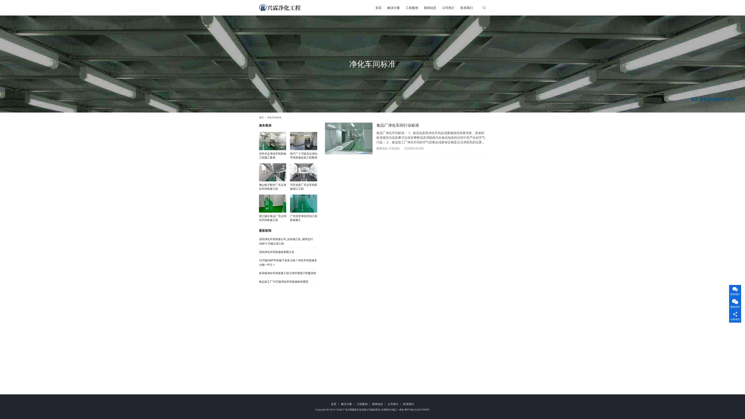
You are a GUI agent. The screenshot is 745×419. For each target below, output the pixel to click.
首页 (378, 8)
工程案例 (412, 8)
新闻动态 (430, 8)
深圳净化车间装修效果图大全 (276, 252)
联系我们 (466, 8)
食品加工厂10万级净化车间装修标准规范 (283, 281)
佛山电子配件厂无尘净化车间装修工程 (272, 186)
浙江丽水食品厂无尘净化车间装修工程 (272, 218)
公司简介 (448, 8)
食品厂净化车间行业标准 (397, 125)
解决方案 (393, 8)
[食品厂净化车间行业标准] (348, 138)
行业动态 (394, 148)
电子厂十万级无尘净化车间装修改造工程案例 (303, 155)
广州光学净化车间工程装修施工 (303, 218)
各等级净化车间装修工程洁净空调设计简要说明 (287, 273)
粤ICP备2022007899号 (417, 409)
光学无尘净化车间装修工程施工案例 (272, 155)
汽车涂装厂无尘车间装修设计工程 (303, 186)
